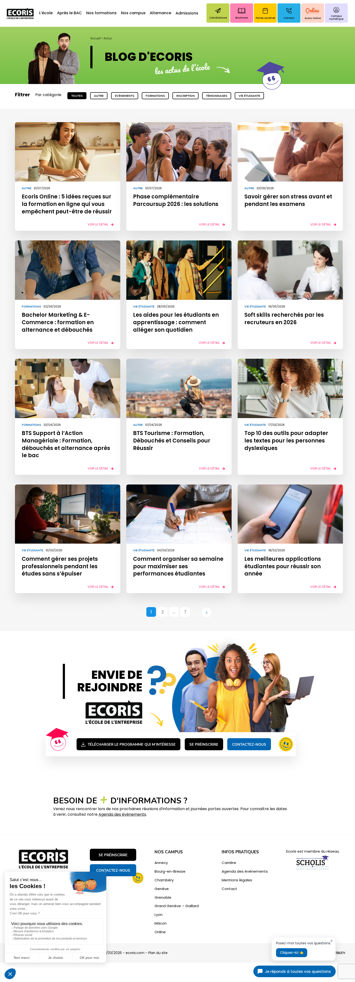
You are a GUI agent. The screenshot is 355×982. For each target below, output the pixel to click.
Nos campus (133, 13)
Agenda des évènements (122, 814)
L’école (46, 13)
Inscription (185, 96)
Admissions (187, 13)
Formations (155, 96)
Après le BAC (69, 13)
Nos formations (101, 13)
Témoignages (216, 96)
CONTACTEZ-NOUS (113, 870)
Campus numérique (336, 17)
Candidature (218, 18)
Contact (289, 18)
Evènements (124, 96)
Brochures (241, 18)
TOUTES (77, 96)
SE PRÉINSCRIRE (203, 744)
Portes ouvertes (265, 18)
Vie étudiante (249, 96)
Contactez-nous (249, 744)
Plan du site (158, 952)
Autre (99, 96)
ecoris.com (135, 952)
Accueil (95, 38)
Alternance (160, 13)
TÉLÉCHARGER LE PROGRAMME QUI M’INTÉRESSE (132, 744)
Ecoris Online (313, 18)
